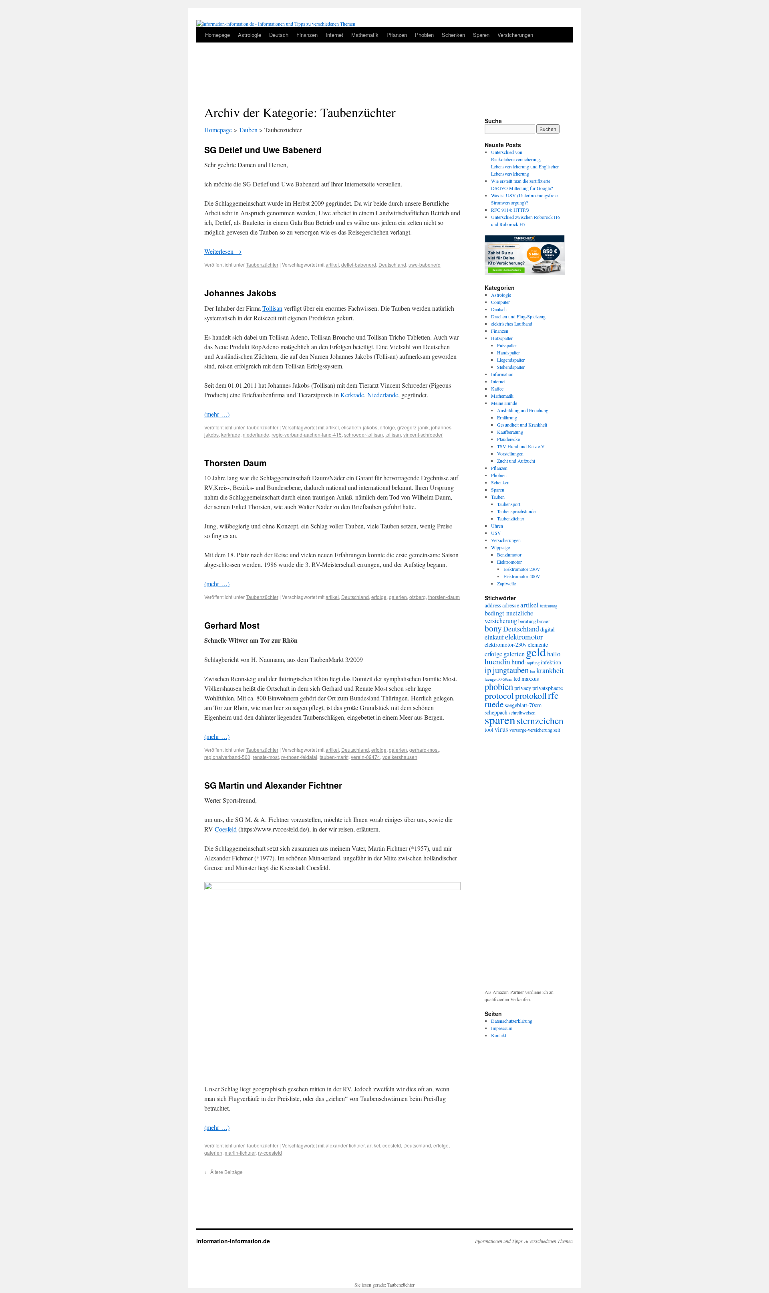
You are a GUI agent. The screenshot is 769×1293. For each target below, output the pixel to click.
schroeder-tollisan (363, 434)
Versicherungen (515, 34)
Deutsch (278, 34)
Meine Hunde (504, 403)
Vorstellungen (510, 453)
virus (501, 729)
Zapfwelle (506, 583)
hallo (553, 653)
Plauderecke (508, 439)
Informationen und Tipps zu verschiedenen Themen (524, 1241)
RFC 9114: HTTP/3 (510, 209)
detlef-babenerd (358, 264)
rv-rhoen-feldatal (299, 756)
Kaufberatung (510, 432)
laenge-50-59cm (498, 679)
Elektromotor (509, 561)
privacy (522, 688)
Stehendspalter (511, 367)
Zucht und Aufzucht (516, 460)
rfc (553, 695)
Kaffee (497, 388)
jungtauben (511, 670)
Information (502, 374)
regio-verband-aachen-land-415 (307, 434)
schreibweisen (522, 712)
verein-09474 (365, 756)
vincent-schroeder (423, 434)
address (493, 605)
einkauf (494, 637)
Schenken (453, 34)
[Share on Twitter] (547, 109)
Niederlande (382, 395)
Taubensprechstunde (516, 511)
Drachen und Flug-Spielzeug (518, 316)
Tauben (248, 129)
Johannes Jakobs (240, 293)
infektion (551, 662)
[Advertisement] (384, 77)
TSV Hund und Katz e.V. (521, 446)
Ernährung (507, 417)
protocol (499, 695)
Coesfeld (226, 829)
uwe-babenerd (425, 264)
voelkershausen (399, 756)
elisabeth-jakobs (359, 427)
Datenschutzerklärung (511, 1021)
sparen (500, 719)
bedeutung (548, 606)
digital (547, 629)
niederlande (256, 434)
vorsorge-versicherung (530, 729)
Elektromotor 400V (521, 576)
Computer (500, 302)
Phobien (424, 34)
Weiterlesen (223, 251)
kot (532, 671)
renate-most (266, 756)
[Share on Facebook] (533, 109)
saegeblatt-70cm (523, 705)
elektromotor (524, 636)
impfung (532, 663)
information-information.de (233, 1241)
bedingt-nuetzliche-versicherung (510, 617)
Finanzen (307, 34)
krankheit (550, 670)
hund (517, 661)
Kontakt (498, 1035)
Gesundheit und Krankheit (522, 424)
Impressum (501, 1028)
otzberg (417, 596)
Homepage (217, 34)
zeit (557, 729)
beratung (527, 621)
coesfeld (391, 1145)
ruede (494, 704)
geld (536, 652)
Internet (334, 34)
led (516, 678)
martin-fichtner (240, 1152)
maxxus (530, 678)
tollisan (393, 434)
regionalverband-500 (227, 756)
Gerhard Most (232, 625)
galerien (398, 596)
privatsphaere (547, 688)
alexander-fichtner (345, 1145)
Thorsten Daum (235, 463)
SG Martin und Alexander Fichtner (273, 785)
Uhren (497, 525)
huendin (497, 661)
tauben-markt (334, 756)
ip (488, 670)
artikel (332, 264)
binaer (543, 621)
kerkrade (230, 434)
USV (496, 533)
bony (493, 628)
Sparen (481, 34)
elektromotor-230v (506, 644)
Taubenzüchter (262, 264)
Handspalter (508, 352)
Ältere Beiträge (223, 1171)
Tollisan (272, 308)
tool (489, 729)
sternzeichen (540, 720)
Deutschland (392, 264)
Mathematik (364, 34)
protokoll (531, 695)
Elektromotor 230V (521, 569)
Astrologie (249, 34)
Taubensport (508, 504)
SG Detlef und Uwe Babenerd (263, 150)
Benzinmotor (509, 554)
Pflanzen (397, 34)
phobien (499, 686)
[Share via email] (561, 109)
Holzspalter (502, 338)
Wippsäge (500, 547)
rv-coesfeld (270, 1152)
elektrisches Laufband (511, 323)
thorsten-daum (444, 596)
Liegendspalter (511, 359)
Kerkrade (352, 395)
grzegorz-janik (413, 427)
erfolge (387, 427)
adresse (510, 605)
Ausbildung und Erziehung (522, 410)
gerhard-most (424, 749)
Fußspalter (507, 345)
